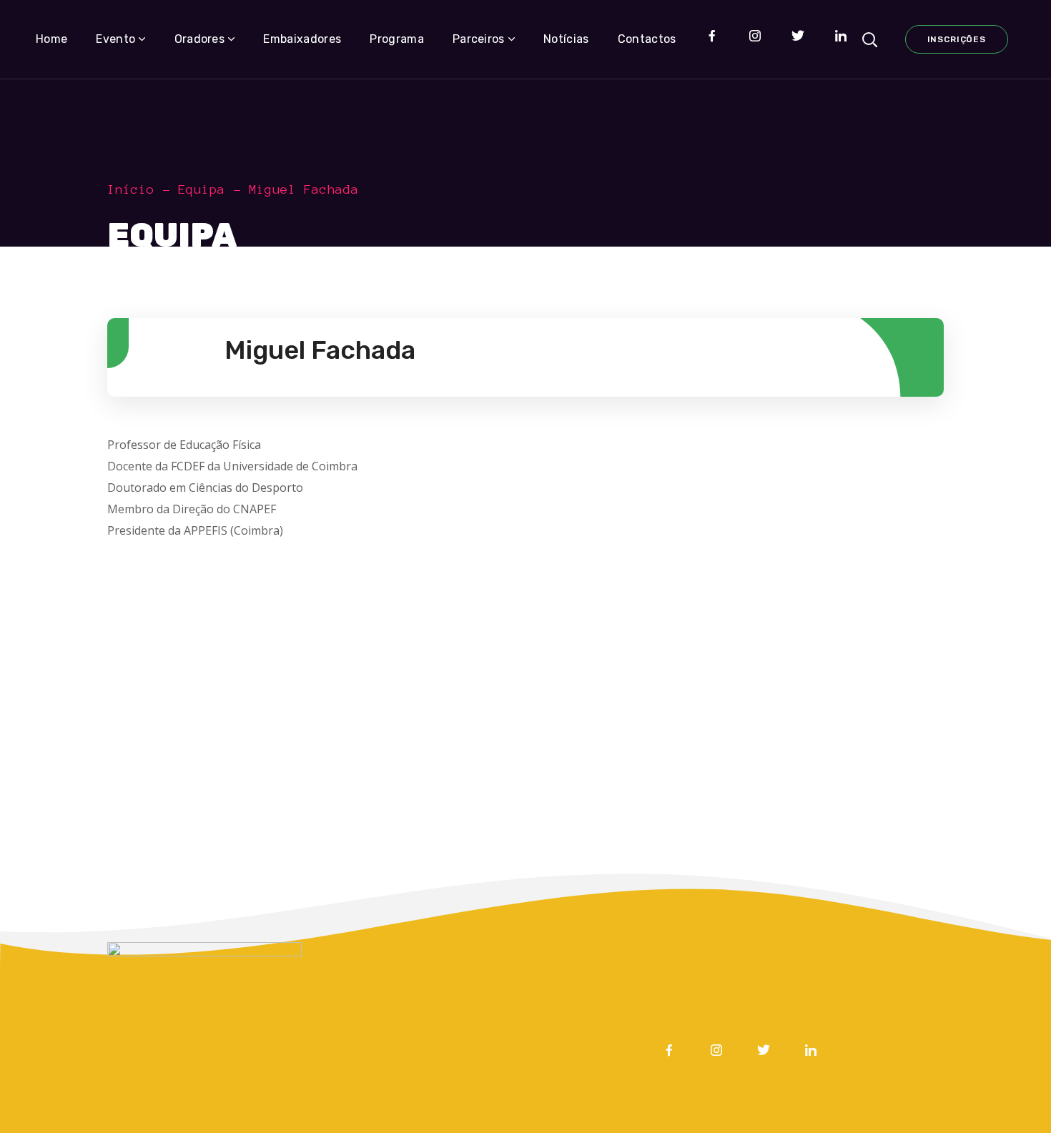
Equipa (201, 189)
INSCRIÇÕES (956, 39)
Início (130, 189)
